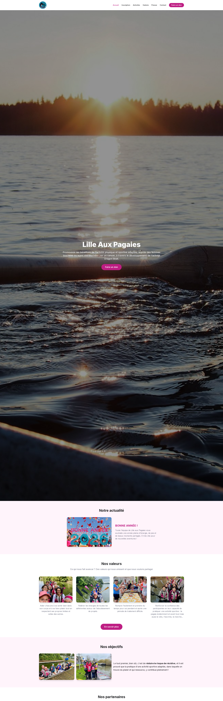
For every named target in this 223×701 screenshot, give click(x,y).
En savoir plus (111, 626)
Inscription (126, 5)
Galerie (146, 5)
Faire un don (176, 5)
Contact (163, 5)
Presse (154, 5)
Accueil (116, 5)
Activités (136, 5)
